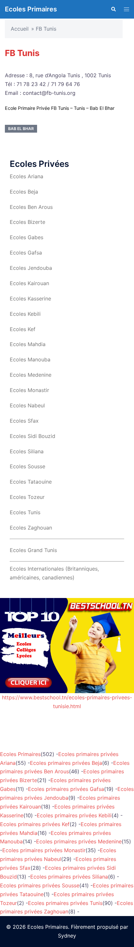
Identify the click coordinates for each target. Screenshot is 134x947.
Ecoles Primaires (31, 9)
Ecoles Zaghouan (31, 527)
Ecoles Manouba (30, 359)
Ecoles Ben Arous (31, 207)
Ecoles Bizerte (27, 222)
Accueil (20, 28)
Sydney (67, 935)
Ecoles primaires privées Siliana (69, 876)
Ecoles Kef (22, 329)
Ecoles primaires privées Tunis (65, 903)
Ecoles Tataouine (31, 481)
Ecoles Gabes (26, 237)
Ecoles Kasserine (30, 298)
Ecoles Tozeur (27, 497)
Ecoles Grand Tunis (33, 550)
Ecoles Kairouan (29, 283)
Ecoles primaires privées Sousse (39, 885)
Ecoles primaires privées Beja (66, 763)
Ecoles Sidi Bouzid (32, 436)
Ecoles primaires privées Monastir (44, 850)
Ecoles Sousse (27, 466)
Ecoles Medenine (30, 375)
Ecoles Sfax (24, 420)
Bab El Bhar (21, 128)
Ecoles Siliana (27, 451)
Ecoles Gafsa (26, 252)
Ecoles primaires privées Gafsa (66, 789)
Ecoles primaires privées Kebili (74, 815)
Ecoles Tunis (25, 512)
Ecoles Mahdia (28, 344)
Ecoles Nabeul (27, 405)
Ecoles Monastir (29, 390)
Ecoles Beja (24, 191)
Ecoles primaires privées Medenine (79, 841)
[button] (113, 9)
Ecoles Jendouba (31, 268)
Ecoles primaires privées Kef (35, 824)
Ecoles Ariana (26, 176)
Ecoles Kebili (25, 314)
